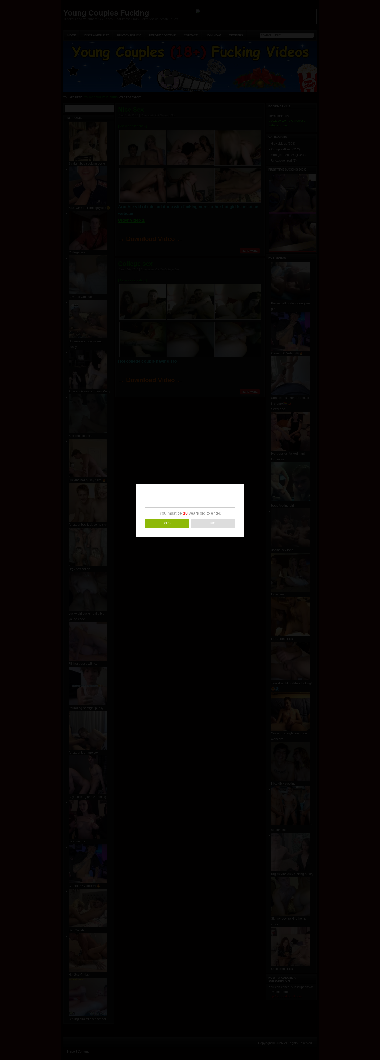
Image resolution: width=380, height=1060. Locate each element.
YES (167, 523)
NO (212, 523)
